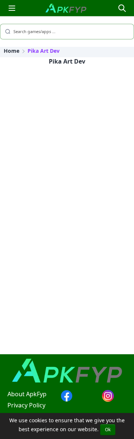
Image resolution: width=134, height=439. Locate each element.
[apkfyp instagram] (108, 400)
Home (11, 50)
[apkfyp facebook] (67, 400)
